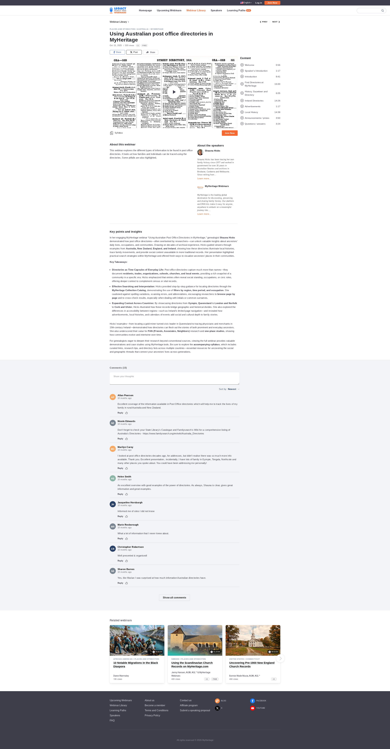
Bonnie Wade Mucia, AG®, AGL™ (244, 676)
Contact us (185, 700)
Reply (120, 413)
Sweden (175, 659)
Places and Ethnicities (122, 29)
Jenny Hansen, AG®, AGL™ (184, 672)
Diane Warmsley (121, 676)
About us (149, 700)
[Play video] (173, 91)
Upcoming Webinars (169, 10)
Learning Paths (238, 10)
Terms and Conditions (156, 710)
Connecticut (253, 659)
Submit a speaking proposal (195, 710)
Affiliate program (189, 705)
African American (123, 659)
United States (236, 659)
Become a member (155, 705)
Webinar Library (196, 10)
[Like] (126, 413)
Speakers (216, 10)
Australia (143, 29)
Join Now (272, 3)
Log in (258, 3)
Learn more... (204, 178)
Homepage (145, 10)
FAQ (112, 720)
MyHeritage (157, 29)
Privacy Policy (152, 715)
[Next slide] (280, 658)
